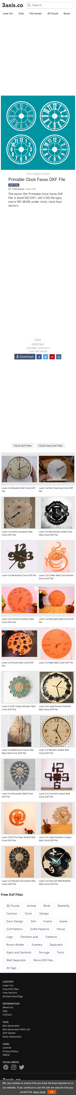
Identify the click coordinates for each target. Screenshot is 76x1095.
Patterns (51, 937)
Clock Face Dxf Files (50, 445)
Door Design (14, 921)
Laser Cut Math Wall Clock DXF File (56, 662)
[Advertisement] (38, 56)
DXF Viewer (9, 1033)
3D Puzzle (52, 13)
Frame (47, 921)
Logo (9, 937)
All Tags (11, 968)
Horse (61, 929)
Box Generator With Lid (16, 1029)
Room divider (15, 945)
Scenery (37, 945)
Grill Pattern (14, 929)
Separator (56, 945)
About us (8, 1007)
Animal (31, 906)
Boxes (67, 13)
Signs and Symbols (18, 952)
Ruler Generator (12, 1036)
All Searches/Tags (13, 996)
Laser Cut (8, 13)
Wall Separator (16, 960)
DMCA (6, 1054)
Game (63, 921)
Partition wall (29, 937)
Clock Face (38, 344)
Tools (21, 13)
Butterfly (63, 906)
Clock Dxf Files (22, 445)
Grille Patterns (39, 929)
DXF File (13, 185)
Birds (46, 906)
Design (44, 913)
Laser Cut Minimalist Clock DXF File (19, 575)
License (7, 1047)
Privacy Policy (10, 1051)
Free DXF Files (11, 989)
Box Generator (11, 1025)
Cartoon (11, 913)
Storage (44, 952)
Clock (38, 339)
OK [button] (52, 1092)
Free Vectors (10, 992)
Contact (7, 1014)
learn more (39, 1092)
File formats (36, 13)
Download (27, 357)
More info (31, 189)
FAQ (5, 1011)
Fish (33, 921)
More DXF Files (43, 960)
